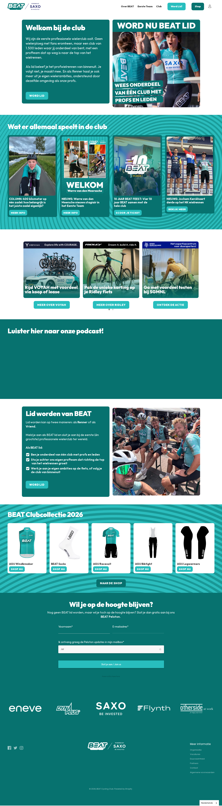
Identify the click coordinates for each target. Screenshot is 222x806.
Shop (198, 6)
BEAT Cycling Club (105, 789)
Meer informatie (200, 744)
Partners (194, 763)
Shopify (128, 789)
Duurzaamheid (197, 758)
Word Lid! (176, 6)
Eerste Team (145, 6)
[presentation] (18, 276)
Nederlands (207, 802)
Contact (194, 767)
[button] (109, 309)
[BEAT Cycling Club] (24, 6)
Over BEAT (127, 6)
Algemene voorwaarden (202, 772)
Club (159, 6)
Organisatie (196, 749)
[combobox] (209, 803)
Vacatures (195, 754)
